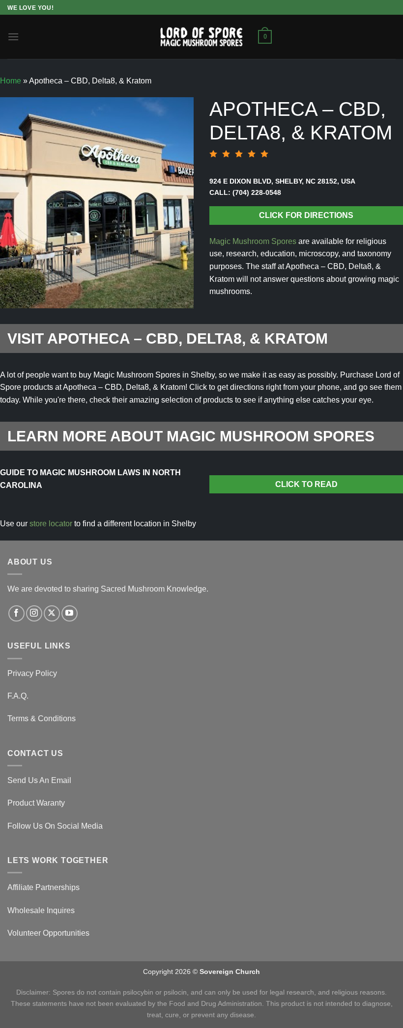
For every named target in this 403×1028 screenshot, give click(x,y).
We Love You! (30, 7)
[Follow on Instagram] (34, 613)
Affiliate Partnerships (43, 887)
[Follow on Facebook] (16, 613)
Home (10, 81)
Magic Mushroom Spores (252, 241)
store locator (50, 523)
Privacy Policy (32, 673)
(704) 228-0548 (256, 192)
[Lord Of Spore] (201, 36)
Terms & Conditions (41, 718)
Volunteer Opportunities (48, 933)
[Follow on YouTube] (69, 613)
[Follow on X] (52, 613)
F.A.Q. (18, 696)
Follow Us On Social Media (55, 826)
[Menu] (13, 37)
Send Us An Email (39, 780)
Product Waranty (36, 803)
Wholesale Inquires (41, 910)
